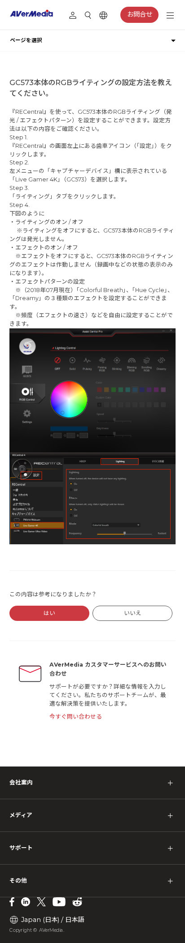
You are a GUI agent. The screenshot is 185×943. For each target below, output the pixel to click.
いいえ (132, 613)
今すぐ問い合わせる (75, 716)
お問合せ (139, 14)
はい (49, 613)
